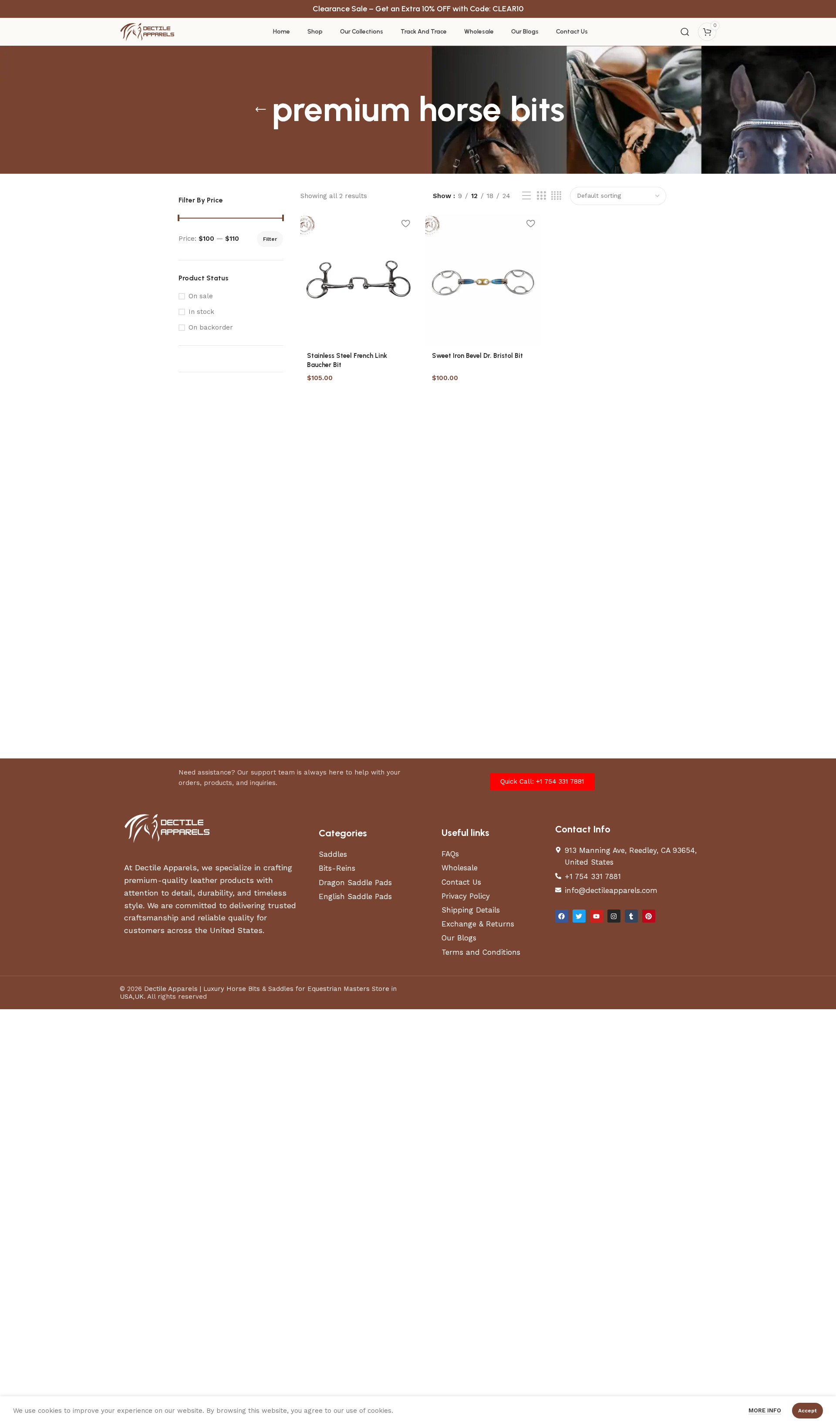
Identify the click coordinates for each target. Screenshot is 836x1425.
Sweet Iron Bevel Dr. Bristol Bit (477, 356)
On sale (201, 296)
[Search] (685, 31)
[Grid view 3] (541, 196)
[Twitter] (579, 916)
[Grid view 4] (556, 196)
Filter (270, 239)
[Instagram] (613, 916)
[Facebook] (561, 916)
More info (764, 1410)
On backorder (211, 327)
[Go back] (261, 109)
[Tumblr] (631, 916)
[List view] (526, 196)
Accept (807, 1411)
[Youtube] (596, 916)
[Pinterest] (648, 916)
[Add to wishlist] (406, 223)
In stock (201, 312)
